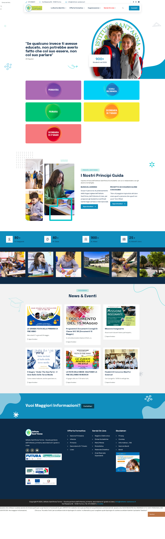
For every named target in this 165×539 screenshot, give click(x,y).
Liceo (72, 450)
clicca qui (30, 510)
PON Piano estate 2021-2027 (37, 487)
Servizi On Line (109, 8)
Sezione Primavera (77, 436)
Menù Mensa (99, 443)
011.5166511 (31, 2)
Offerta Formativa (76, 8)
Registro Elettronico (102, 436)
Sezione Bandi (124, 446)
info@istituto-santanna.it (76, 2)
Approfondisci (33, 339)
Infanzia (73, 439)
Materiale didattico (102, 450)
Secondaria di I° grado (78, 446)
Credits (100, 504)
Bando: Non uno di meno (35, 462)
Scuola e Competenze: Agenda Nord (39, 476)
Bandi (121, 450)
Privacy (121, 436)
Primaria (73, 443)
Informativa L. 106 (125, 443)
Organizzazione (93, 8)
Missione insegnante (114, 329)
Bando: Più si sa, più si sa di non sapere (40, 466)
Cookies (122, 439)
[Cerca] (123, 8)
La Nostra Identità (58, 8)
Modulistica (99, 446)
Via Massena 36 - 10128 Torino (51, 2)
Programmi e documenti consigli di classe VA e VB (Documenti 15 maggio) (81, 331)
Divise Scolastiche (101, 439)
